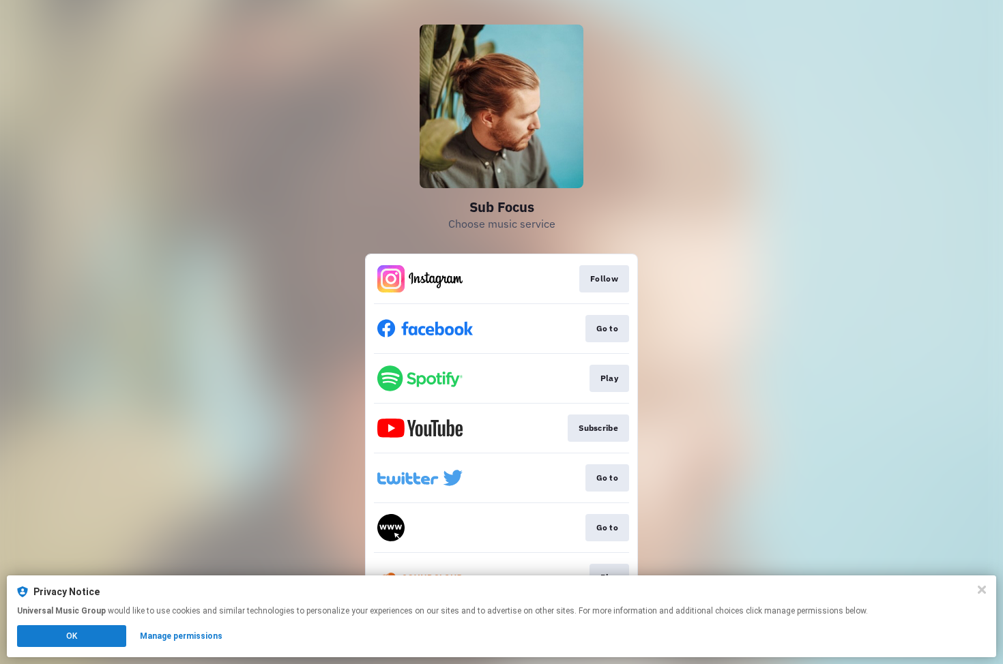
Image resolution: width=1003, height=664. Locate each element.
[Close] (982, 590)
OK (71, 636)
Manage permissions (181, 636)
